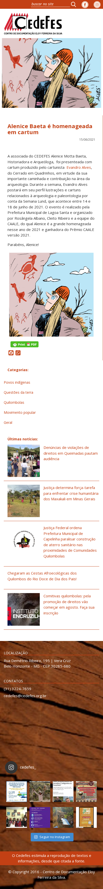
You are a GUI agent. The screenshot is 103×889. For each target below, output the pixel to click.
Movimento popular (20, 412)
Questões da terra (18, 392)
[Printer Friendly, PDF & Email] (24, 344)
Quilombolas (14, 402)
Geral (8, 422)
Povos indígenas (17, 382)
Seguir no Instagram (55, 837)
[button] (75, 4)
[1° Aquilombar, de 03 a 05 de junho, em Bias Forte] (86, 791)
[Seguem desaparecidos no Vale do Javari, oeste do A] (63, 791)
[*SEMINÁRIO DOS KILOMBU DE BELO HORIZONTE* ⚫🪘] (86, 817)
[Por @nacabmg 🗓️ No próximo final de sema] (16, 791)
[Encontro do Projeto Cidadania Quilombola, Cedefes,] (16, 817)
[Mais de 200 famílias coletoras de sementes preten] (40, 791)
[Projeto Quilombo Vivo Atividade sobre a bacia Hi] (63, 817)
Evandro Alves (78, 167)
